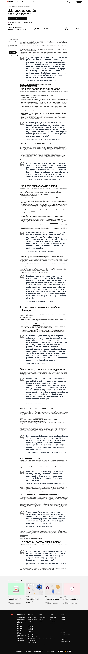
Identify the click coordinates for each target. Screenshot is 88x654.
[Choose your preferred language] (61, 2)
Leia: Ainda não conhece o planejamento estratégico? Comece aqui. (32, 421)
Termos (48, 651)
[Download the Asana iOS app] (61, 651)
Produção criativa (31, 621)
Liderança (63, 619)
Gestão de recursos (20, 640)
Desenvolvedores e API (54, 634)
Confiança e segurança (65, 634)
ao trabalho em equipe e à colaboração (59, 189)
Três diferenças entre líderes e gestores (12, 46)
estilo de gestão (59, 269)
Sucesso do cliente (53, 632)
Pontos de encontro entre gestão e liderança (13, 43)
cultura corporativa (24, 497)
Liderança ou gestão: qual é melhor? (12, 48)
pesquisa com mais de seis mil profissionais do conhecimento (34, 412)
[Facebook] (40, 651)
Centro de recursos (53, 627)
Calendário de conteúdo (32, 619)
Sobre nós (63, 617)
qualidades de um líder (48, 545)
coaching (40, 330)
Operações (41, 621)
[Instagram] (39, 651)
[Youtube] (42, 651)
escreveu (37, 505)
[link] (9, 6)
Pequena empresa (42, 617)
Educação (41, 634)
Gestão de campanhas (32, 617)
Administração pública (43, 632)
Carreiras (63, 623)
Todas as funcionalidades (21, 619)
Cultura (62, 627)
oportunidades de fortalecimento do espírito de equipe (52, 225)
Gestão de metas (31, 623)
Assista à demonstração (12, 55)
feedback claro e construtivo (46, 198)
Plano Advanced (20, 628)
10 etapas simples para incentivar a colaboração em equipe (44, 569)
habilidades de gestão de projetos (54, 213)
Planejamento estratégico (32, 636)
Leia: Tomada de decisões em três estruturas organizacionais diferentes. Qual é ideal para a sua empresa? (40, 154)
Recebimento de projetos (32, 638)
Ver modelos (12, 52)
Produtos (17, 1)
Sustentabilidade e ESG (65, 641)
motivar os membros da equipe (31, 94)
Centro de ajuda (53, 617)
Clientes (63, 621)
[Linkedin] (37, 651)
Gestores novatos (57, 263)
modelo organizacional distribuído (40, 148)
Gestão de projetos (20, 638)
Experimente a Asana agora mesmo (17, 18)
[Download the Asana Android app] (67, 651)
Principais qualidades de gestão (12, 41)
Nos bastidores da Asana (66, 625)
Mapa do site (52, 638)
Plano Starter (19, 626)
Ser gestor (33, 210)
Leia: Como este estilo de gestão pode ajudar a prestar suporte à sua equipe (34, 272)
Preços (34, 1)
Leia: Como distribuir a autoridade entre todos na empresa (31, 538)
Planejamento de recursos (33, 634)
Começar (79, 1)
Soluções (23, 1)
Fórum (51, 625)
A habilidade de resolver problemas (37, 110)
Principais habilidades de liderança (13, 39)
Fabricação (41, 636)
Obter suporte (52, 619)
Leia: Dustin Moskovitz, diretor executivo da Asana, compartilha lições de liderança (35, 84)
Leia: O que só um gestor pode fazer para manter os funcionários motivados (34, 194)
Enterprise (19, 630)
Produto (40, 625)
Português (29, 651)
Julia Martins (12, 22)
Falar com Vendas (73, 1)
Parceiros (52, 636)
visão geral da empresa (42, 49)
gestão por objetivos (55, 53)
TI (39, 623)
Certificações (52, 623)
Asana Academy (53, 621)
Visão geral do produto (21, 617)
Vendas (40, 627)
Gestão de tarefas (31, 640)
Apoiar (29, 1)
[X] (35, 651)
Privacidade (63, 636)
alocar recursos (28, 488)
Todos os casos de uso (32, 642)
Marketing (41, 619)
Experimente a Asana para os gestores (28, 86)
